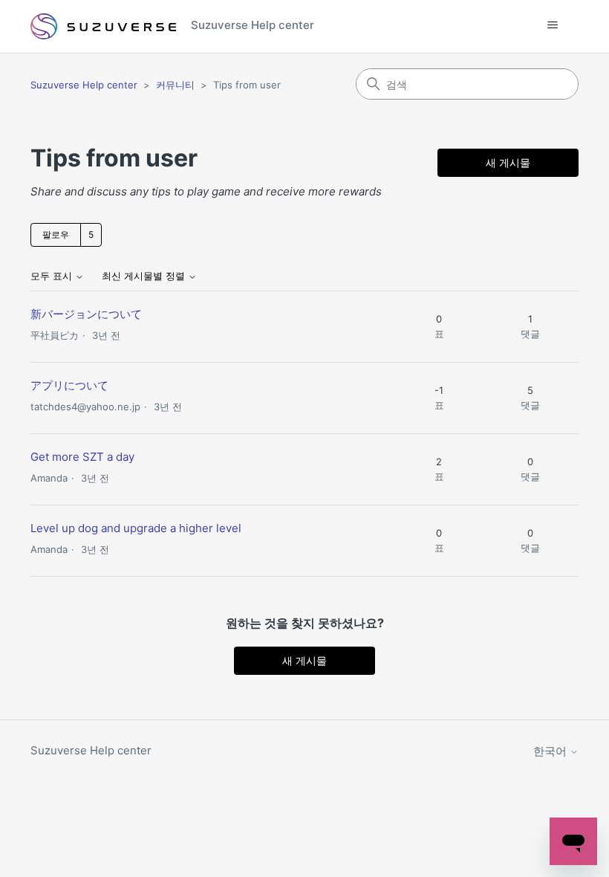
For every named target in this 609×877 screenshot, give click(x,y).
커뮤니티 (175, 85)
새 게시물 (508, 162)
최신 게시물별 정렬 (145, 276)
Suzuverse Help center (83, 85)
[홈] (103, 26)
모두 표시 (52, 276)
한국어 (551, 751)
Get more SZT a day (82, 457)
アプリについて (69, 385)
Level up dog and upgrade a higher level (135, 528)
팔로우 (55, 234)
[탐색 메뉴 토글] (552, 25)
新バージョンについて (86, 314)
